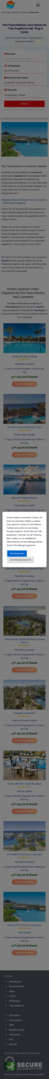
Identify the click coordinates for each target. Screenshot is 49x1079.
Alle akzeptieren (17, 553)
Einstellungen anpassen (20, 560)
